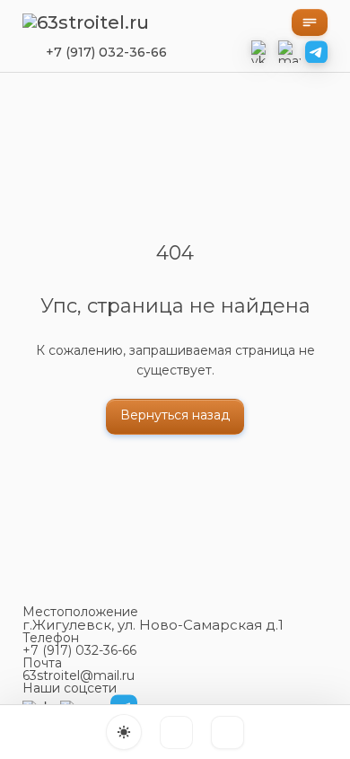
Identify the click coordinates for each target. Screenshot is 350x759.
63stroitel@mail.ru (78, 675)
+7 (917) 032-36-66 (106, 52)
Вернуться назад (175, 415)
